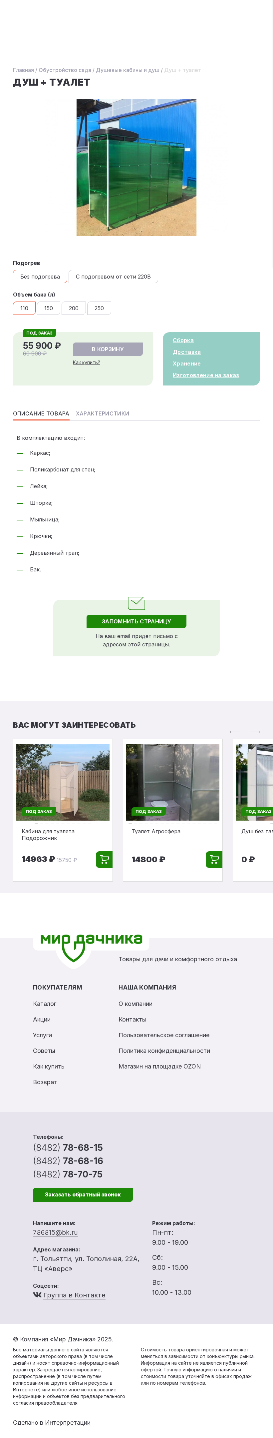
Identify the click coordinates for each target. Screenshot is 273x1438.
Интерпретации (68, 1422)
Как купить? (86, 362)
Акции (42, 1019)
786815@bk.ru (55, 1232)
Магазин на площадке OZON (160, 1066)
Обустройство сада (65, 70)
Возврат (45, 1081)
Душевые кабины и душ (127, 70)
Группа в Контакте (74, 1295)
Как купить (49, 1066)
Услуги (42, 1035)
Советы (44, 1050)
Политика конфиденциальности (164, 1050)
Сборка (183, 340)
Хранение (187, 363)
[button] (234, 732)
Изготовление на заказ (206, 375)
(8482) (68, 1147)
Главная (23, 70)
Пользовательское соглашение (164, 1035)
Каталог (44, 1003)
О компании (135, 1003)
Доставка (187, 352)
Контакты (132, 1019)
